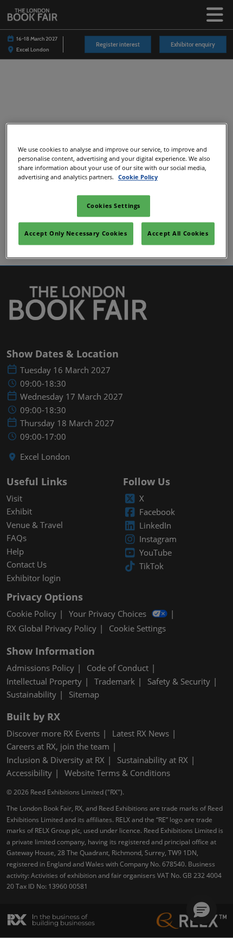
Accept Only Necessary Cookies (75, 233)
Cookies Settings (113, 206)
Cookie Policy (138, 177)
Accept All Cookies (177, 233)
